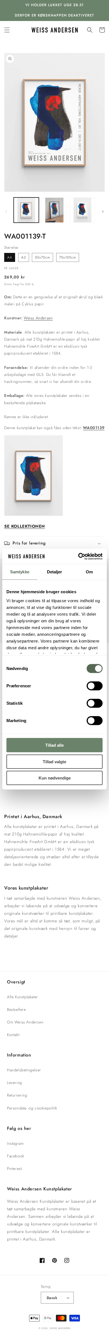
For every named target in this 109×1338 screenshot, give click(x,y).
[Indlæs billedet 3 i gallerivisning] (82, 210)
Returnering (17, 1095)
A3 (23, 257)
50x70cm (42, 257)
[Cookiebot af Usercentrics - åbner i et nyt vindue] (78, 556)
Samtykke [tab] (19, 571)
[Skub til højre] (103, 211)
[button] (7, 30)
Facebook (15, 1156)
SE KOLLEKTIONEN (24, 526)
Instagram (15, 1143)
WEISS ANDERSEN (60, 1328)
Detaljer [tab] (54, 571)
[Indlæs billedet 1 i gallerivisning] (26, 210)
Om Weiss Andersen (25, 1022)
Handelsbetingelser (24, 1070)
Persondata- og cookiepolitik (32, 1108)
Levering (14, 1082)
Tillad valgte (54, 761)
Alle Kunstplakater (22, 997)
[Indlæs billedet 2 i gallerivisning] (54, 210)
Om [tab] (89, 571)
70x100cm (67, 257)
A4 (9, 257)
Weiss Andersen (38, 318)
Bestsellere (16, 1009)
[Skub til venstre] (6, 211)
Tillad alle (54, 745)
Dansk (52, 1297)
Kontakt (13, 1034)
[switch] (95, 685)
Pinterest (14, 1168)
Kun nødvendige (55, 778)
